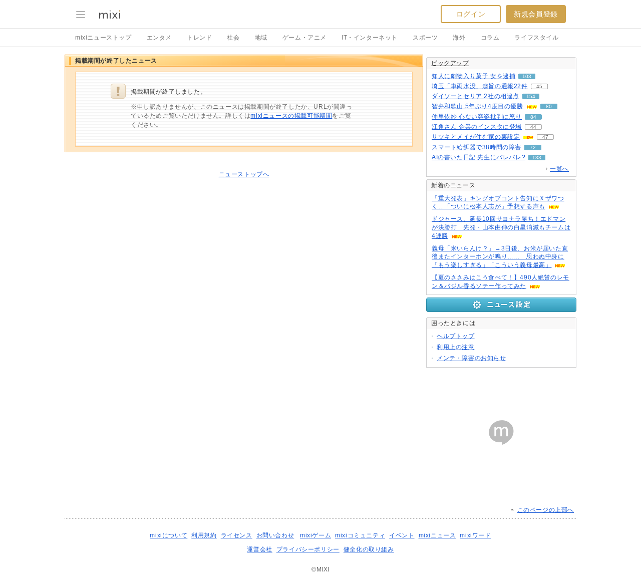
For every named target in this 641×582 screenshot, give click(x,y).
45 (539, 86)
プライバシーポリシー (308, 549)
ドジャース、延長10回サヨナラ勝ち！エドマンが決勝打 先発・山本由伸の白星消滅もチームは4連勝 (501, 227)
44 (533, 127)
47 (545, 137)
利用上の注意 (456, 347)
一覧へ (559, 168)
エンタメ (159, 37)
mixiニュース (437, 535)
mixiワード (475, 535)
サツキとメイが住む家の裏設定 (476, 136)
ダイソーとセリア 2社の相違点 (475, 96)
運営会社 (259, 549)
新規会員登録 (536, 14)
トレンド (199, 37)
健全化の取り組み (369, 549)
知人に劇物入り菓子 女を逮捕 (473, 76)
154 (530, 96)
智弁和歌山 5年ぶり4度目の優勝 (477, 106)
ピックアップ (450, 63)
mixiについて (168, 535)
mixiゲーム (315, 535)
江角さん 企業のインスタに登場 (477, 126)
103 (526, 76)
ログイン (470, 14)
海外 (459, 37)
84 (533, 117)
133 (536, 157)
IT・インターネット (370, 37)
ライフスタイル (536, 37)
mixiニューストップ (103, 37)
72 (533, 147)
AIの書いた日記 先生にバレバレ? (478, 157)
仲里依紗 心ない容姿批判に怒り (477, 116)
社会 (233, 37)
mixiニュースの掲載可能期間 (291, 115)
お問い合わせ (275, 535)
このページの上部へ (545, 509)
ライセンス (236, 535)
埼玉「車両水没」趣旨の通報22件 (480, 86)
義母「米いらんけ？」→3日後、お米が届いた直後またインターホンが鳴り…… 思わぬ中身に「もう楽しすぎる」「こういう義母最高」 (500, 257)
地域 (261, 37)
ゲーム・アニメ (304, 37)
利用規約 (203, 535)
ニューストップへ (244, 174)
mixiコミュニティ (360, 535)
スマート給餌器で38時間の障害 (476, 147)
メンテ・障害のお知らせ (471, 358)
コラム (490, 37)
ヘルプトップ (456, 336)
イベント (401, 535)
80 (549, 106)
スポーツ (425, 37)
